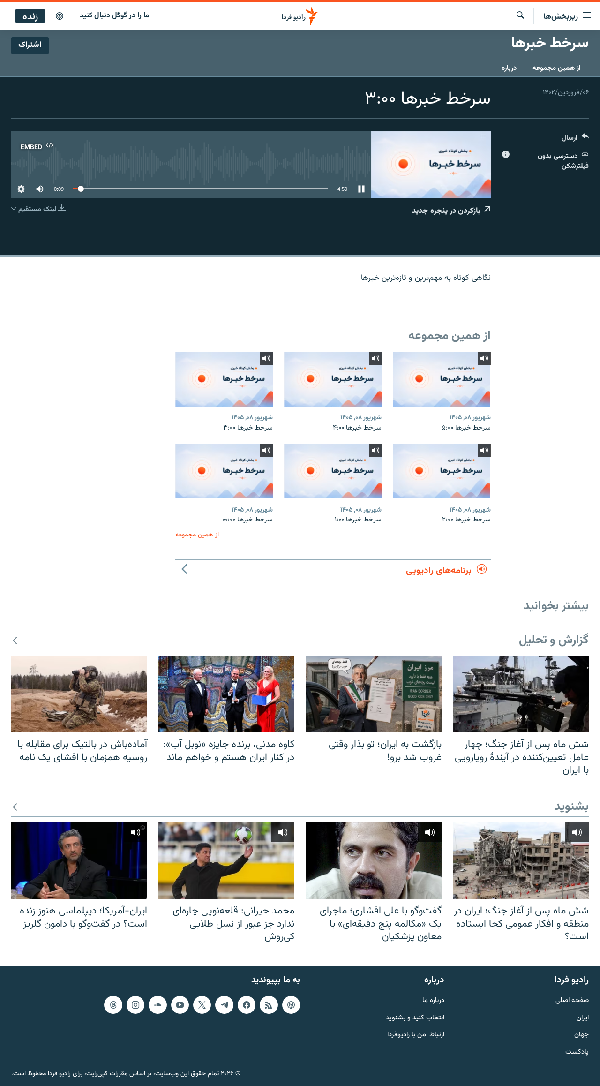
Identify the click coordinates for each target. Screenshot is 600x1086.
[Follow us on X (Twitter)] (202, 1004)
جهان (581, 1035)
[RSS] (269, 1004)
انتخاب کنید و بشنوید (415, 1018)
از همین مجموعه (556, 68)
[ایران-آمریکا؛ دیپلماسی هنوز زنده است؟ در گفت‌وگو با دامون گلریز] (79, 860)
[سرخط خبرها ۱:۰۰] (333, 471)
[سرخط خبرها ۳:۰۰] (224, 379)
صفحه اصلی (572, 1000)
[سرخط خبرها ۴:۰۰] (333, 379)
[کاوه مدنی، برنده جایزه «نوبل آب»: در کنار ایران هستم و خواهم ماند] (226, 694)
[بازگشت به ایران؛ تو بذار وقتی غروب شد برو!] (374, 694)
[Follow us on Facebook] (246, 1004)
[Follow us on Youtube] (180, 1004)
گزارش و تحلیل (554, 641)
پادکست (577, 1052)
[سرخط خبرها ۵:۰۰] (441, 379)
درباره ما (433, 1000)
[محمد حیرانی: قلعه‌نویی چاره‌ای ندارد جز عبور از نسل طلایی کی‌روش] (226, 860)
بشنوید (572, 807)
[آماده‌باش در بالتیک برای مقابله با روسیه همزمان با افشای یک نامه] (79, 694)
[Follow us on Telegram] (224, 1004)
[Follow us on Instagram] (135, 1004)
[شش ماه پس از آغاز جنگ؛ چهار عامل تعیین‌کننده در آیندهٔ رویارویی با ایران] (521, 694)
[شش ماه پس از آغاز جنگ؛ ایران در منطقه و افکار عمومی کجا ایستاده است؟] (521, 860)
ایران (583, 1018)
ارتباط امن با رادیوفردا (415, 1035)
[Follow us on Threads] (113, 1004)
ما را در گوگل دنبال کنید (115, 16)
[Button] (575, 140)
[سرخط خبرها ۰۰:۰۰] (224, 471)
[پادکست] (59, 16)
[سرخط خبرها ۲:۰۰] (441, 471)
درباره (509, 68)
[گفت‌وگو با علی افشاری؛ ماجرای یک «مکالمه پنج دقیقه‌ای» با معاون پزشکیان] (374, 860)
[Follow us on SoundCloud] (157, 1004)
